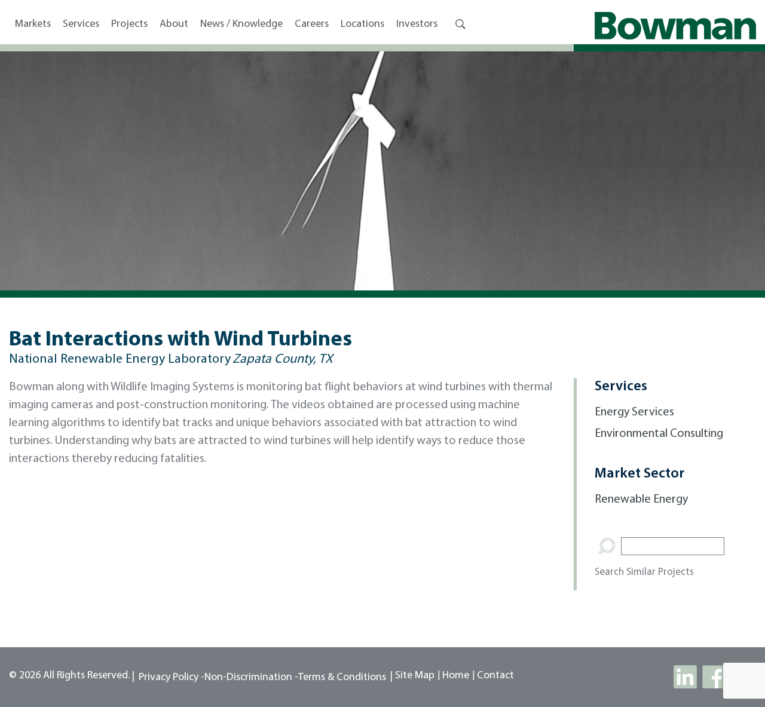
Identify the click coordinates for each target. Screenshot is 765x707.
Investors (416, 24)
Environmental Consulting (659, 434)
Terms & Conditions (342, 677)
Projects (129, 24)
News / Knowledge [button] (241, 24)
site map (414, 676)
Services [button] (81, 24)
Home (455, 676)
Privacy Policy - (171, 677)
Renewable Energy (641, 500)
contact (495, 676)
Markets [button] (33, 24)
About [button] (174, 24)
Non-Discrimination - (251, 677)
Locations (362, 24)
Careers (312, 24)
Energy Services (634, 412)
